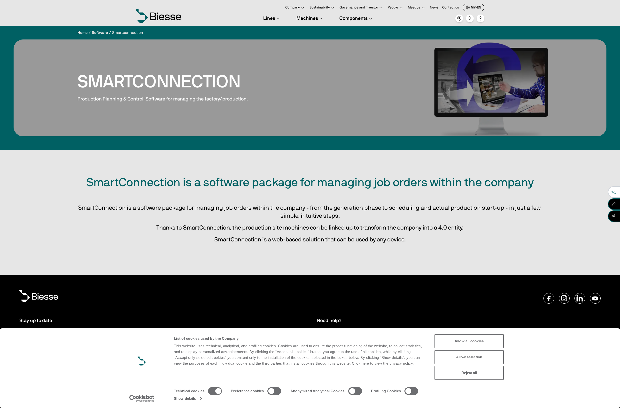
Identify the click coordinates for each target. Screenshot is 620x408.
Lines (269, 18)
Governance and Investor (359, 7)
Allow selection (469, 357)
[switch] (274, 391)
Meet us (414, 7)
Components (353, 18)
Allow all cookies (469, 341)
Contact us (450, 7)
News (434, 7)
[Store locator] (459, 18)
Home (83, 33)
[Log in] (480, 18)
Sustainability (320, 7)
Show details (185, 398)
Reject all (469, 373)
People (393, 7)
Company (292, 7)
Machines (307, 18)
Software (100, 33)
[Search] (470, 18)
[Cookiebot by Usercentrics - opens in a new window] (142, 398)
